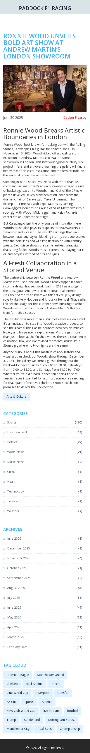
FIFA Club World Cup (21, 711)
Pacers (55, 684)
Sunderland (32, 720)
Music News (44, 462)
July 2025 (44, 597)
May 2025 (44, 617)
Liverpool (42, 693)
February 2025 (44, 647)
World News (44, 452)
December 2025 (44, 548)
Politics (44, 442)
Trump (11, 720)
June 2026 (44, 538)
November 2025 (44, 558)
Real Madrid (34, 684)
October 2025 (44, 568)
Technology (44, 491)
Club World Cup (17, 693)
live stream (51, 711)
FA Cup (12, 702)
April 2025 (44, 627)
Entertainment (44, 432)
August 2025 (44, 588)
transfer (63, 693)
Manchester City (18, 728)
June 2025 (44, 607)
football (72, 711)
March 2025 (44, 637)
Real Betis (45, 728)
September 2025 (44, 578)
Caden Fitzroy (75, 117)
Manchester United (50, 675)
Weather (44, 511)
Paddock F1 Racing (45, 8)
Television (44, 501)
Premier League (18, 675)
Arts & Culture (16, 396)
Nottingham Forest (61, 720)
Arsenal (47, 702)
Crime (44, 472)
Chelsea (12, 684)
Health (44, 481)
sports (29, 702)
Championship (70, 728)
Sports (44, 422)
